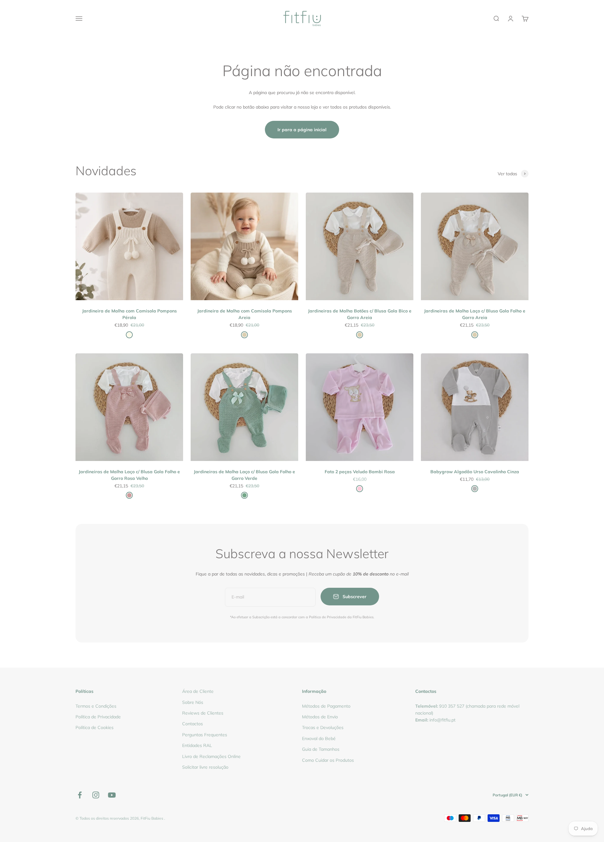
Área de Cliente (198, 691)
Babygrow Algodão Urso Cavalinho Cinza (474, 471)
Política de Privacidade (98, 717)
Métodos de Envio (320, 717)
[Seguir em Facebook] (80, 795)
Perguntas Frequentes (204, 735)
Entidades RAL (197, 745)
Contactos (192, 724)
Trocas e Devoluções (323, 727)
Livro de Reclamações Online (211, 756)
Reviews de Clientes (202, 713)
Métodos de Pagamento (326, 706)
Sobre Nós (192, 702)
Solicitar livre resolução (205, 767)
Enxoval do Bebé (319, 738)
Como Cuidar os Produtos (328, 760)
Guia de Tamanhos (320, 749)
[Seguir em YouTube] (112, 795)
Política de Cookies (95, 727)
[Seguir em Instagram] (96, 795)
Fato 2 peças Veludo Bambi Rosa (360, 471)
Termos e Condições (96, 706)
